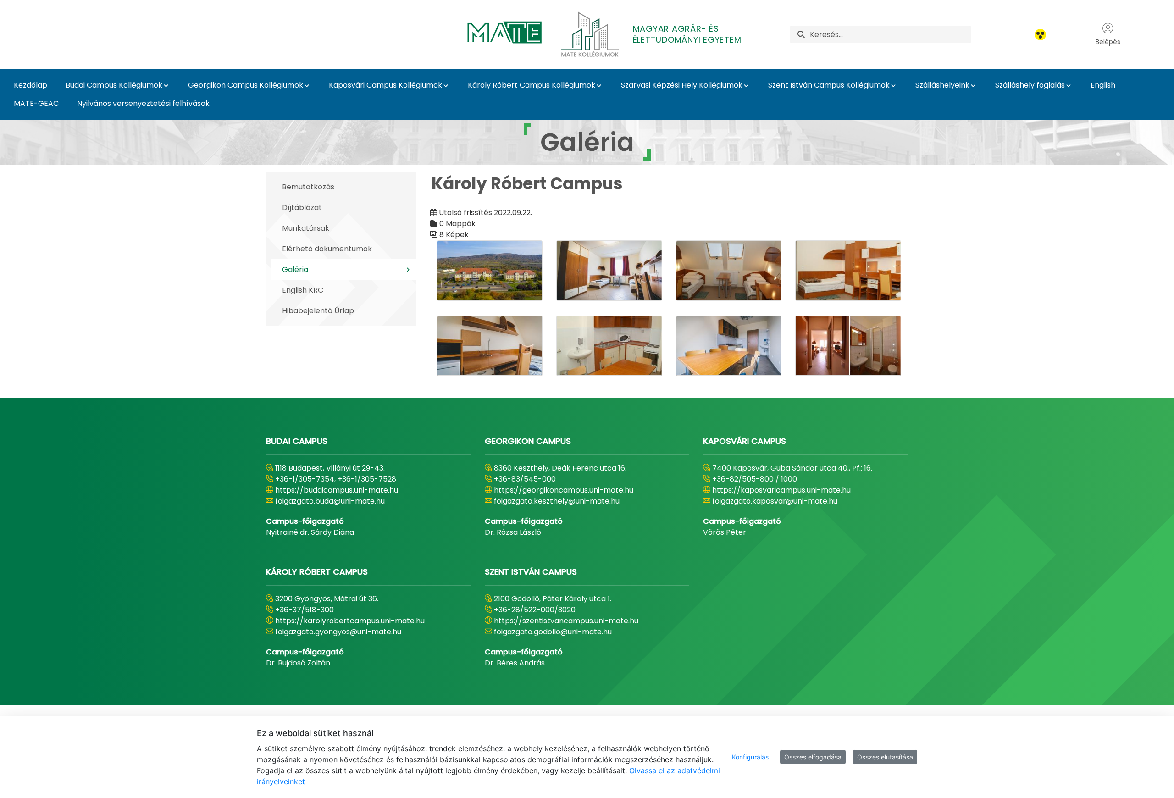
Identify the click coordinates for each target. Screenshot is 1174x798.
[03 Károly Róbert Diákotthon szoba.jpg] (729, 270)
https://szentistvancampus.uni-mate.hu (566, 620)
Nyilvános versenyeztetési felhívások (143, 103)
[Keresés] (801, 34)
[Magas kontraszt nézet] (1040, 34)
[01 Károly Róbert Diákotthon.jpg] (490, 270)
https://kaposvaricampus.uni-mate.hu (781, 490)
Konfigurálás (750, 757)
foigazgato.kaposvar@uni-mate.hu (774, 501)
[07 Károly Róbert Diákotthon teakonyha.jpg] (729, 346)
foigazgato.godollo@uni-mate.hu (553, 631)
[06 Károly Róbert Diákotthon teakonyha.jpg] (609, 346)
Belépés (1108, 41)
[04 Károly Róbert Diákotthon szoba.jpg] (848, 270)
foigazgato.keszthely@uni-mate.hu (557, 501)
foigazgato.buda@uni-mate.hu (330, 501)
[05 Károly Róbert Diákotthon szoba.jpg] (490, 346)
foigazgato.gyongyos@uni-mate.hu (338, 631)
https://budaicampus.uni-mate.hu (336, 490)
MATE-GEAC (36, 103)
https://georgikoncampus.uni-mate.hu (563, 490)
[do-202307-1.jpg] (848, 346)
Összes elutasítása (885, 757)
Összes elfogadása (813, 757)
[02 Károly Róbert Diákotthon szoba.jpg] (609, 270)
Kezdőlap (30, 85)
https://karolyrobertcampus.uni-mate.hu (350, 620)
